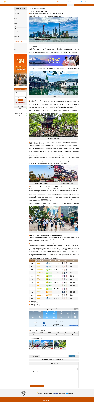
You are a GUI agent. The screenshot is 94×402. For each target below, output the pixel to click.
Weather (43, 8)
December (17, 39)
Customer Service (61, 398)
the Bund (77, 147)
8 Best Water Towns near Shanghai (37, 304)
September (17, 31)
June (16, 23)
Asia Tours (21, 4)
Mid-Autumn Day (71, 254)
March (16, 15)
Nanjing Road (70, 248)
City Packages (48, 4)
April (16, 18)
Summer (17, 46)
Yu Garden (47, 107)
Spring (16, 44)
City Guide (70, 4)
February (17, 13)
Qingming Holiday (51, 68)
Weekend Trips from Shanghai (36, 305)
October (16, 33)
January (16, 10)
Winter (16, 52)
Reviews (77, 4)
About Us (24, 398)
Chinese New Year (36, 143)
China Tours (29, 4)
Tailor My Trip (58, 4)
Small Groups (38, 4)
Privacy (40, 398)
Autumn (16, 49)
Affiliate (69, 398)
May (16, 21)
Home (16, 4)
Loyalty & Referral (49, 398)
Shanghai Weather (20, 8)
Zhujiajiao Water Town (56, 107)
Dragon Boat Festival (54, 254)
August (16, 28)
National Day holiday (39, 110)
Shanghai (39, 8)
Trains (64, 4)
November (17, 36)
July (16, 26)
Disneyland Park (44, 199)
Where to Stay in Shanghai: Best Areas (38, 302)
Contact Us (32, 398)
